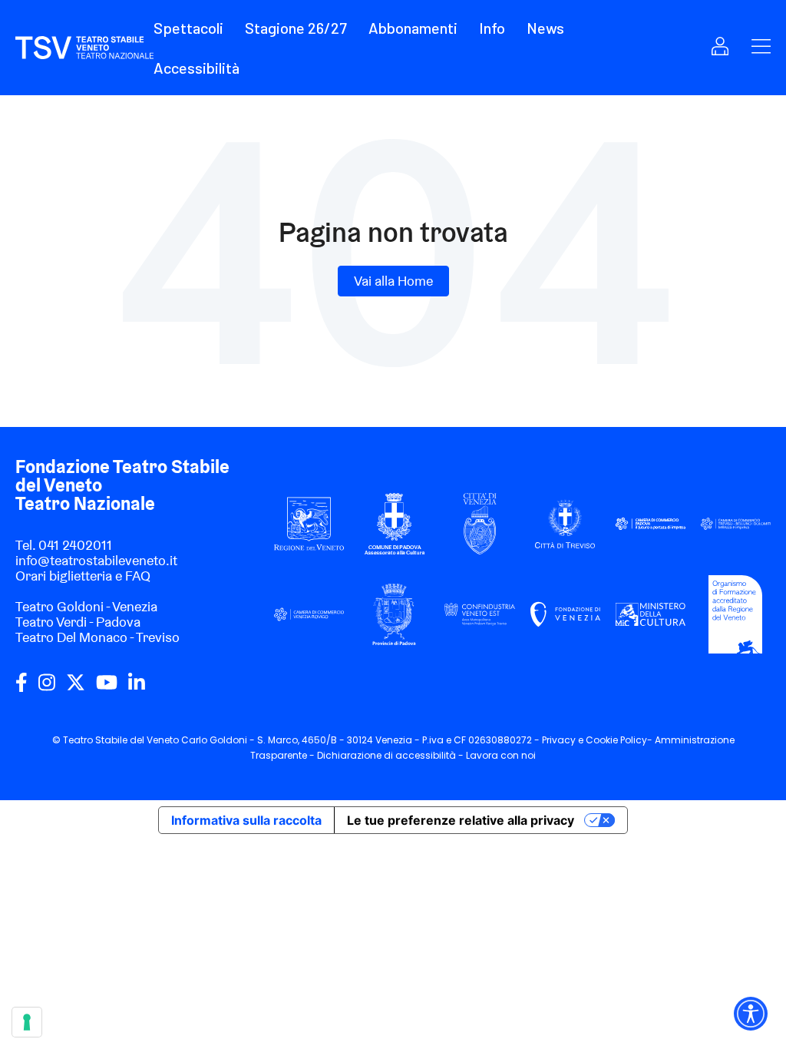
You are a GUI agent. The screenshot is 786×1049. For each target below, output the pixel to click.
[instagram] (46, 688)
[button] (188, 27)
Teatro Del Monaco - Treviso (97, 637)
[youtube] (106, 688)
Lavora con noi (501, 755)
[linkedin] (136, 688)
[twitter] (75, 688)
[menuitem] (198, 28)
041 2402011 (75, 545)
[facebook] (21, 688)
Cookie (602, 739)
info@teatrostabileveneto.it (96, 560)
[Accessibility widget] (751, 1014)
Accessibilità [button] (196, 67)
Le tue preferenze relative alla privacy (460, 820)
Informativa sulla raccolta (246, 820)
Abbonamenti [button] (412, 27)
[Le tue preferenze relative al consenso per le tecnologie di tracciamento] (26, 1022)
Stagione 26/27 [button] (296, 27)
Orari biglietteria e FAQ (82, 575)
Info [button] (492, 27)
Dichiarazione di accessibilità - (391, 755)
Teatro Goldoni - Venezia (86, 606)
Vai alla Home (393, 281)
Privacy (559, 739)
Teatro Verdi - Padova (77, 621)
